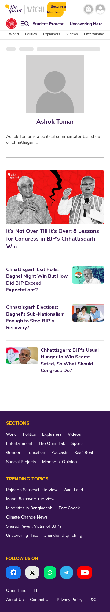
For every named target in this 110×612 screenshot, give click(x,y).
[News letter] (88, 9)
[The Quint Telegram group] (67, 573)
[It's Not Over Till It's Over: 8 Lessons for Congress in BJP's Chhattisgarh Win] (55, 197)
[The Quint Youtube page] (84, 573)
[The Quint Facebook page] (13, 573)
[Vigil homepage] (37, 12)
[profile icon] (100, 9)
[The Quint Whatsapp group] (50, 573)
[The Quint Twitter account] (32, 573)
